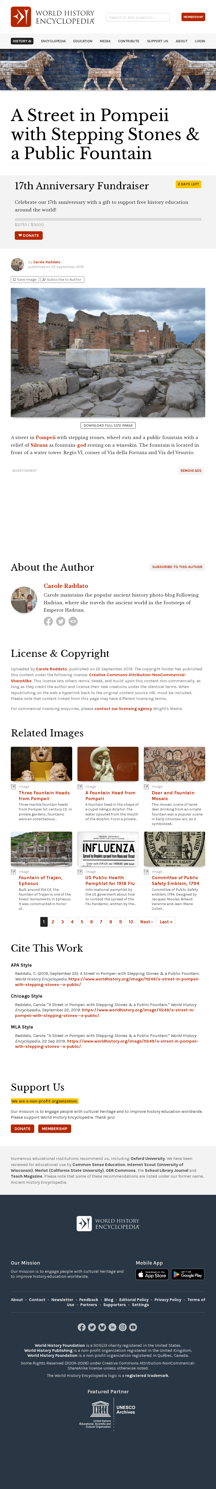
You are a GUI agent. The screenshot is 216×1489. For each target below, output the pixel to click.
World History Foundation (60, 1345)
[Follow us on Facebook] (82, 1329)
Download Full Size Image (108, 425)
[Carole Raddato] (48, 621)
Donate (22, 1128)
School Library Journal (166, 1170)
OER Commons (121, 1170)
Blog (108, 1299)
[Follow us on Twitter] (92, 1329)
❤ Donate (28, 235)
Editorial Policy (134, 1299)
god (81, 445)
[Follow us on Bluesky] (102, 1329)
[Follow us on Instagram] (123, 1329)
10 (131, 921)
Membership (54, 1128)
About (181, 41)
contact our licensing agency (123, 708)
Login (200, 41)
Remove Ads (191, 471)
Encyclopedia (53, 41)
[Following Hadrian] (73, 621)
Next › (146, 921)
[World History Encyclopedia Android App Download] (187, 1275)
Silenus (39, 445)
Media (105, 41)
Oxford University (148, 1158)
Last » (166, 921)
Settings (140, 1304)
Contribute (128, 41)
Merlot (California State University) (69, 1170)
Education (82, 41)
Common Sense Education (98, 1164)
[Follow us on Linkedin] (113, 1329)
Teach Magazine (26, 1176)
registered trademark (146, 1375)
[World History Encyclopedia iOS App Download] (152, 1275)
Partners (88, 1304)
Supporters (114, 1304)
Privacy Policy (168, 1299)
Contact (37, 1299)
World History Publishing (48, 1350)
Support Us (157, 41)
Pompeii (46, 437)
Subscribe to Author (61, 279)
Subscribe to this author (177, 567)
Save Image (24, 279)
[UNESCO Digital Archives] (108, 1413)
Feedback (88, 1299)
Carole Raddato (46, 262)
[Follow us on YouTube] (133, 1329)
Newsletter (62, 1299)
